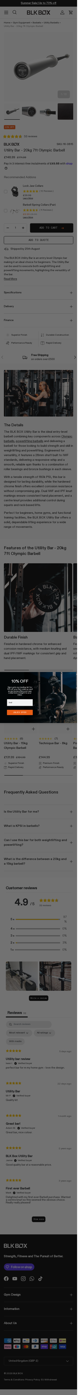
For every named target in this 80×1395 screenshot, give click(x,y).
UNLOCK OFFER (19, 712)
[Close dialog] (77, 674)
